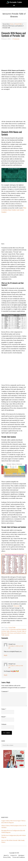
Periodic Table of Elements (8, 631)
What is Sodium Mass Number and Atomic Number (13, 210)
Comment (4, 691)
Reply (5, 655)
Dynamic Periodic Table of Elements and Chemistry (14, 2)
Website (3, 724)
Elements (16, 606)
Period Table (12, 627)
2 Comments (15, 39)
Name (3, 709)
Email (3, 717)
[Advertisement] (14, 55)
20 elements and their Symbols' (17, 629)
